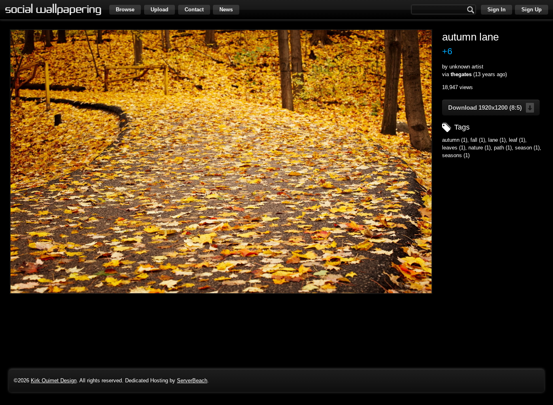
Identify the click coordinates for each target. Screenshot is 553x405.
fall (473, 140)
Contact (194, 9)
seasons (452, 155)
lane (493, 140)
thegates (461, 74)
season (523, 148)
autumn (450, 140)
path (499, 148)
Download (485, 107)
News (226, 9)
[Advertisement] (492, 215)
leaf (513, 140)
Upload (159, 9)
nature (475, 148)
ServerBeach (192, 380)
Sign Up (531, 9)
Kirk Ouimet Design (54, 380)
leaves (449, 148)
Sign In (496, 9)
